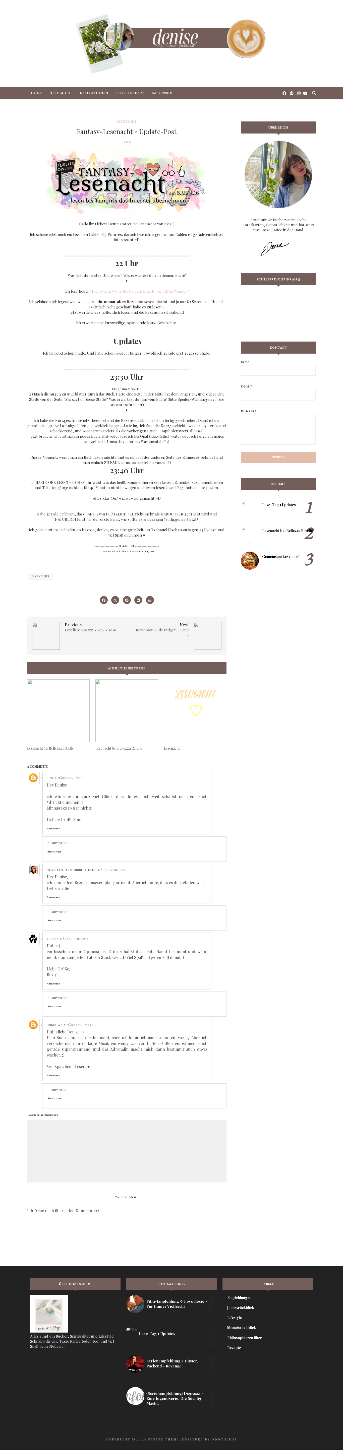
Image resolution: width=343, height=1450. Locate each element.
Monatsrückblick (241, 1327)
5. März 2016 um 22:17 (110, 870)
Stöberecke (128, 93)
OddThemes (224, 1439)
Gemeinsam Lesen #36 (281, 556)
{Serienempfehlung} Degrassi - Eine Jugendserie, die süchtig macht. (174, 1398)
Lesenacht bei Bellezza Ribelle (287, 530)
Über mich (60, 93)
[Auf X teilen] (115, 600)
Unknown (55, 1025)
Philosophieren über (244, 1337)
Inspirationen (93, 93)
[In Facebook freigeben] (104, 600)
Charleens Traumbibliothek (70, 870)
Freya (51, 939)
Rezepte (234, 1347)
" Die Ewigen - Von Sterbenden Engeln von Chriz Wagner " (139, 291)
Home (36, 93)
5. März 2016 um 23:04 (79, 1025)
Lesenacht (127, 121)
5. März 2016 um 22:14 (70, 778)
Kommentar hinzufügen (43, 1114)
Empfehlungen (239, 1297)
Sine (50, 778)
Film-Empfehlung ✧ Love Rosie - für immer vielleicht (176, 1304)
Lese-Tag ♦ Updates (279, 504)
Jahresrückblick (240, 1307)
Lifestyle (234, 1317)
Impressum (162, 93)
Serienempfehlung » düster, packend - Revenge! (172, 1363)
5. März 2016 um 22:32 (72, 939)
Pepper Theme (163, 1439)
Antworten (53, 828)
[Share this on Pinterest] (127, 600)
